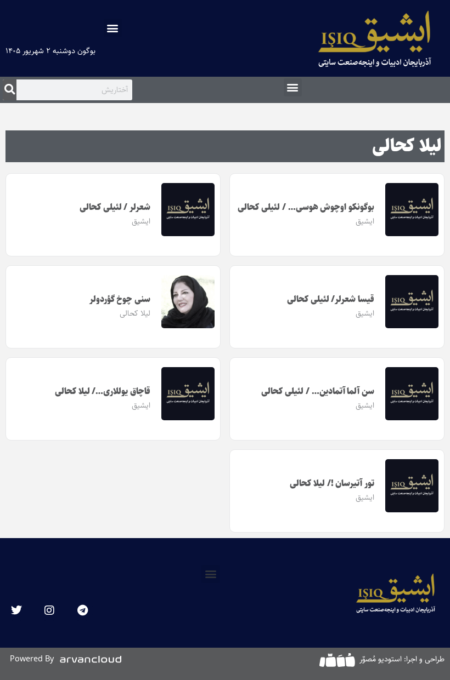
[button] (113, 28)
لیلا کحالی (407, 146)
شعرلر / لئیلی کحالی (115, 207)
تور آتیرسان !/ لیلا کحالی (332, 483)
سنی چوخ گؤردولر (119, 299)
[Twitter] (16, 610)
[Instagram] (49, 610)
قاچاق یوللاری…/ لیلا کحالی (102, 391)
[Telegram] (82, 610)
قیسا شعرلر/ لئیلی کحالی (330, 299)
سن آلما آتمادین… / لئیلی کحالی (317, 391)
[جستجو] (9, 89)
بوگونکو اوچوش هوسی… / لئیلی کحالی (306, 207)
